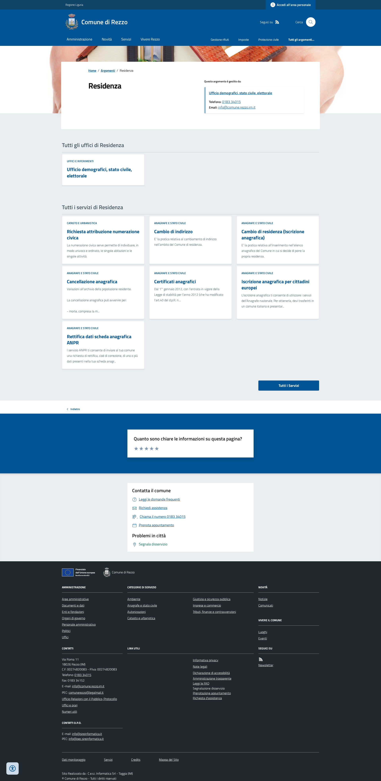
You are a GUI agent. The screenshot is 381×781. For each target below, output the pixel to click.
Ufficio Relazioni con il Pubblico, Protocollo (89, 698)
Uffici (65, 637)
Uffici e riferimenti (80, 161)
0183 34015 (231, 101)
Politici (66, 630)
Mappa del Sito (169, 759)
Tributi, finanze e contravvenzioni (214, 611)
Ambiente (133, 599)
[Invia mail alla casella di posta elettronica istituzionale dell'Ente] (88, 686)
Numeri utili (69, 711)
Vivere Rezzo (150, 39)
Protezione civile (268, 39)
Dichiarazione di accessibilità (211, 672)
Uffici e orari (69, 705)
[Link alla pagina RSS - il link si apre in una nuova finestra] (277, 22)
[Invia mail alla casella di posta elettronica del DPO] (87, 733)
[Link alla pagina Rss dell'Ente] (260, 659)
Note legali (200, 666)
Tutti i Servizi (289, 385)
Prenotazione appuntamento (212, 693)
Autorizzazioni (136, 611)
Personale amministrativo (79, 624)
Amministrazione (79, 39)
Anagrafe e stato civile (170, 223)
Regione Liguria (74, 5)
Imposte (243, 39)
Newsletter (265, 665)
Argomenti (108, 70)
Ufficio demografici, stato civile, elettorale (240, 93)
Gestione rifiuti (220, 39)
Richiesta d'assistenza (207, 698)
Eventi (262, 638)
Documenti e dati (73, 605)
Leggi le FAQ (201, 683)
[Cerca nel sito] (309, 22)
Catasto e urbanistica (82, 223)
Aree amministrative (75, 599)
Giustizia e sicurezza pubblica (211, 599)
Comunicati (265, 605)
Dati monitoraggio (73, 759)
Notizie (262, 599)
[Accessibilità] (12, 768)
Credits (135, 759)
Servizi (126, 39)
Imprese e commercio (207, 605)
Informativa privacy (205, 660)
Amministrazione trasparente (212, 678)
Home (92, 70)
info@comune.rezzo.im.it (236, 107)
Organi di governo (73, 618)
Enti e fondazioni (73, 611)
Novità (107, 39)
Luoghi (262, 632)
